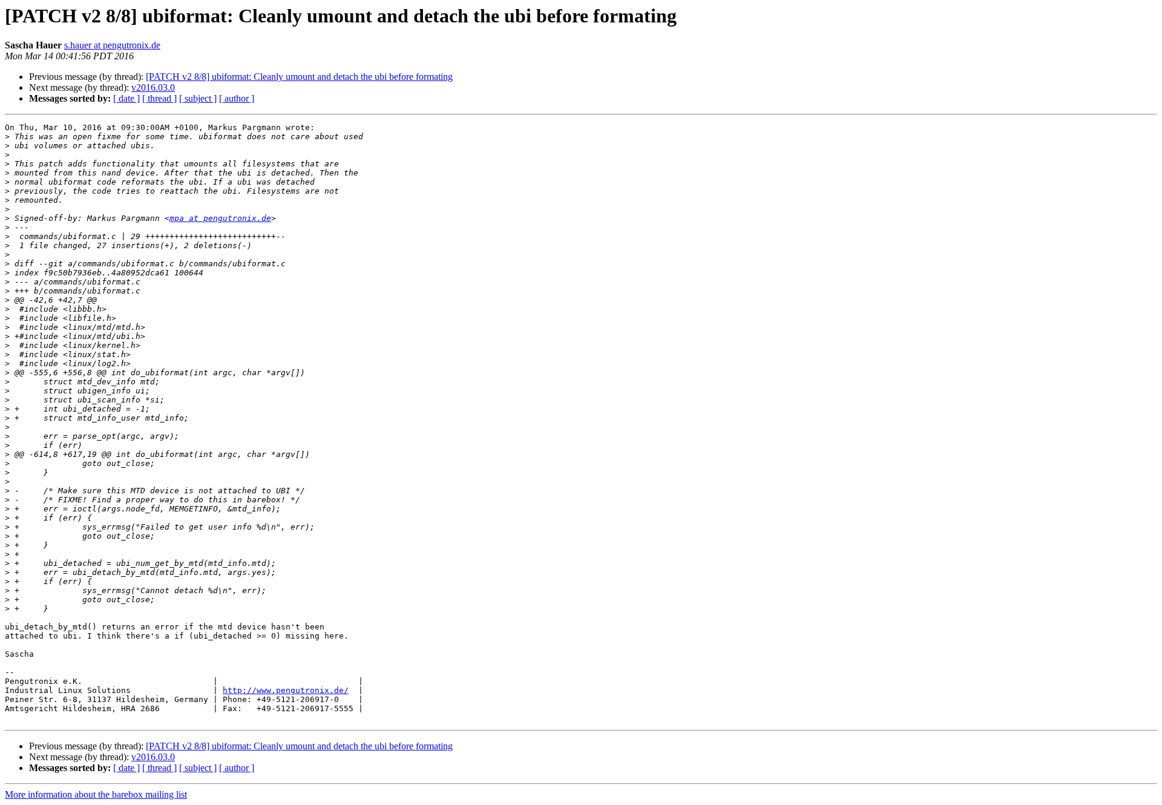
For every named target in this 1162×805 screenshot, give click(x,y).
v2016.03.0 (153, 87)
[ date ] (126, 98)
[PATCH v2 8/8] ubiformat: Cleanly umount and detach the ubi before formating (299, 76)
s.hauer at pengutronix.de (112, 45)
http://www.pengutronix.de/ (286, 690)
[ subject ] (198, 98)
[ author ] (236, 98)
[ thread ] (159, 98)
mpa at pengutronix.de (220, 218)
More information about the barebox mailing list (96, 794)
